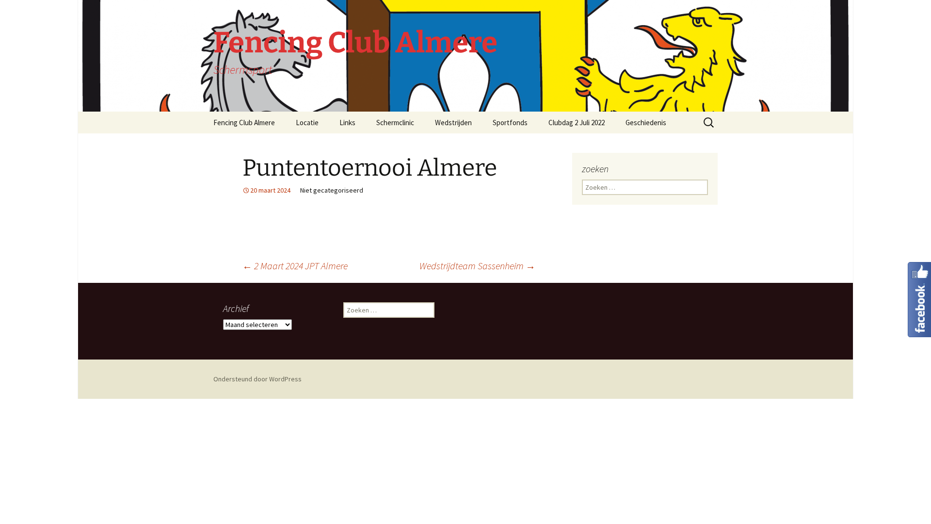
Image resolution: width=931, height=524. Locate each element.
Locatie (307, 122)
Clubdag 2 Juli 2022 (576, 122)
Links (347, 122)
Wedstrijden (453, 122)
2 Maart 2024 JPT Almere (295, 266)
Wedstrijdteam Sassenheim (477, 266)
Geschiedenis (646, 122)
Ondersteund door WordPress (257, 379)
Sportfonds (510, 122)
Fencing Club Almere (244, 122)
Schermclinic (395, 122)
